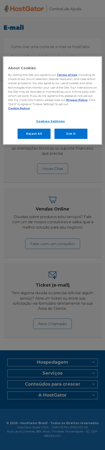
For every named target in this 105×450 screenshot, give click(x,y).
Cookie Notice (19, 108)
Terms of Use (67, 75)
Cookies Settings (50, 121)
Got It (70, 133)
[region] (53, 100)
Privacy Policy (77, 99)
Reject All (34, 133)
